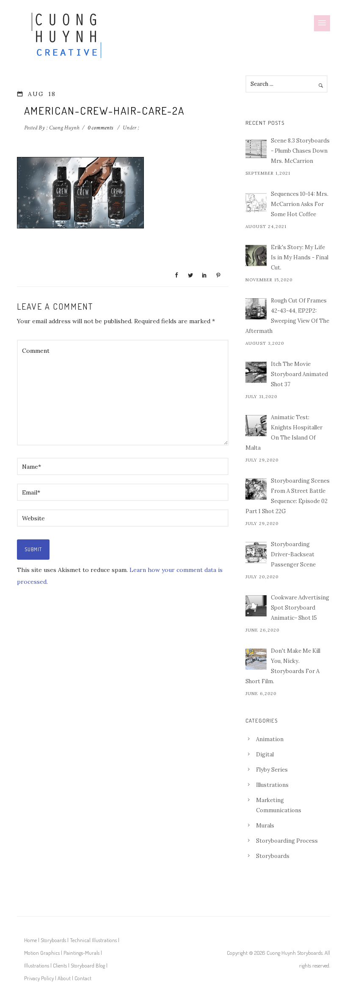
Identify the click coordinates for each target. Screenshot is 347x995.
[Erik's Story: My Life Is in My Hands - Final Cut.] (256, 255)
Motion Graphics (42, 952)
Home (30, 940)
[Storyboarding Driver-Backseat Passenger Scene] (256, 552)
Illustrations (272, 785)
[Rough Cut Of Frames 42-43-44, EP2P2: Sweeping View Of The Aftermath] (256, 308)
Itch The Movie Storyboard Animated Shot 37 (299, 374)
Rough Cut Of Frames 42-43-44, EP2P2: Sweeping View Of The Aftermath (287, 316)
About (64, 978)
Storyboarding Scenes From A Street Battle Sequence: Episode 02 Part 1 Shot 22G (287, 496)
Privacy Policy (39, 978)
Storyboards (272, 856)
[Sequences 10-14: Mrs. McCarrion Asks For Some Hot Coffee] (256, 202)
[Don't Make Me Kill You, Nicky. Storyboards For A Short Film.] (256, 659)
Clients (60, 965)
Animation (270, 739)
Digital (265, 754)
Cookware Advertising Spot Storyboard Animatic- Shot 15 (300, 607)
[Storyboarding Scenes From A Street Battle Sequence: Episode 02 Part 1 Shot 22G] (256, 489)
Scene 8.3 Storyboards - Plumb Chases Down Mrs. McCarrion (300, 151)
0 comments (100, 128)
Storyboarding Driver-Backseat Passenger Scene (293, 554)
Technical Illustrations (93, 940)
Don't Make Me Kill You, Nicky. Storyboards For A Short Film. (282, 666)
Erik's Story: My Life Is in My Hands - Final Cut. (299, 257)
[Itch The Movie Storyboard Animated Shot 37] (256, 372)
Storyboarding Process (287, 840)
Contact (82, 978)
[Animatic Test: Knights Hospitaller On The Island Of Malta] (256, 425)
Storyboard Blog (88, 965)
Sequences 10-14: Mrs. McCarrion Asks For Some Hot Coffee (299, 204)
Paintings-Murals (81, 952)
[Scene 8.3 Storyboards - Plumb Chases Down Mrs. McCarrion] (256, 148)
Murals (265, 825)
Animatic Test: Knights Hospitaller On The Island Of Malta (283, 432)
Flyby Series (272, 769)
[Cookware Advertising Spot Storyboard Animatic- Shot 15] (256, 605)
